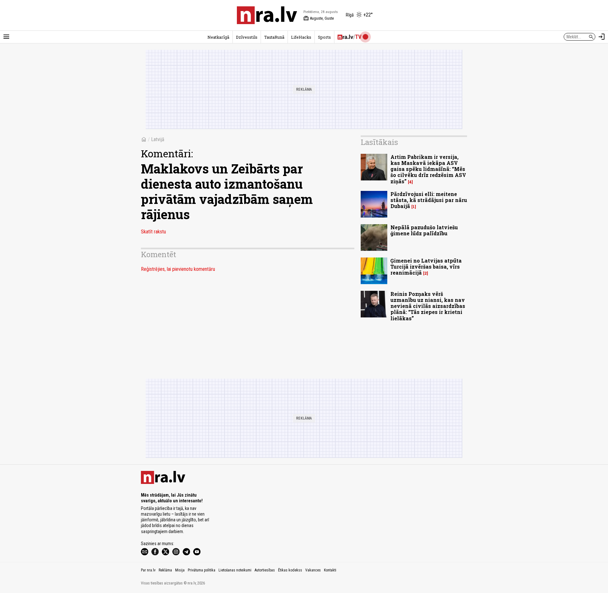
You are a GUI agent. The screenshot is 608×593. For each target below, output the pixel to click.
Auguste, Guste (318, 18)
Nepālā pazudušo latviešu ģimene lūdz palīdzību (424, 230)
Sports (324, 37)
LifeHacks (301, 37)
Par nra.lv (148, 570)
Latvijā (157, 139)
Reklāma (165, 570)
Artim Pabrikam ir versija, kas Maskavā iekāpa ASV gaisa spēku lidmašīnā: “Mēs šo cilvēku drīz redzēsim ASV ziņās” (428, 169)
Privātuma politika (201, 570)
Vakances (313, 570)
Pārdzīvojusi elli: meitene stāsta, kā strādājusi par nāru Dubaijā (428, 200)
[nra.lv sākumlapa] (267, 15)
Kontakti (330, 570)
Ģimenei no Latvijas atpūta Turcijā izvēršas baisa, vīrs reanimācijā (426, 266)
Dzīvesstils (246, 37)
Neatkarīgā (218, 37)
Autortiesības (265, 570)
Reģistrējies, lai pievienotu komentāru (178, 269)
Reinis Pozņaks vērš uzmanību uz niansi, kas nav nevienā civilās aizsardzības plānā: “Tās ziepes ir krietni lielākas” (427, 306)
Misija (180, 570)
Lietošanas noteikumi (234, 570)
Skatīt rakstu (153, 232)
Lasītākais (379, 142)
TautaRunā (274, 37)
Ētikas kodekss (290, 570)
